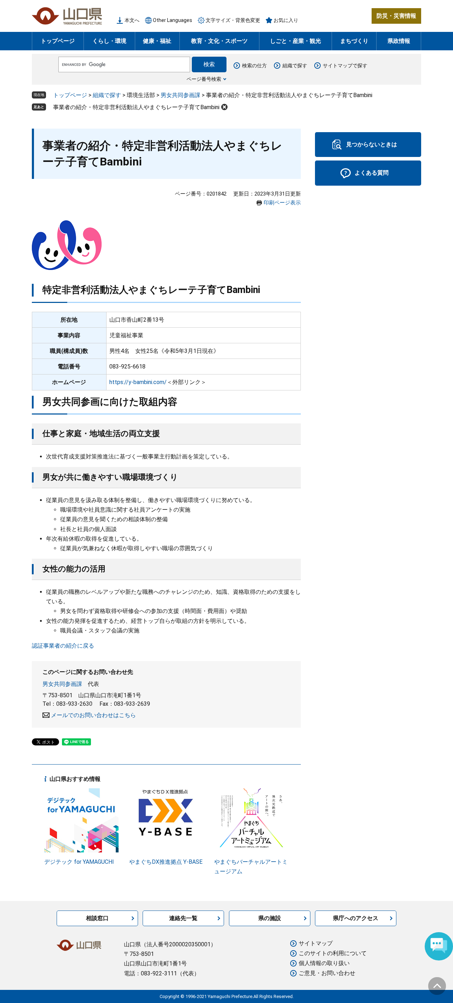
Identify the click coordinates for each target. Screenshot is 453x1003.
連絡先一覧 (183, 918)
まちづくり (354, 41)
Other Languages (172, 20)
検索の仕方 (254, 65)
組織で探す (294, 65)
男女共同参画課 (180, 95)
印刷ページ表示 (282, 202)
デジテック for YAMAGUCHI (79, 861)
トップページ (58, 41)
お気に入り (286, 20)
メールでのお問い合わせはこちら (93, 715)
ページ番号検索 (204, 79)
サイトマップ (316, 943)
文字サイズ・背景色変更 (233, 20)
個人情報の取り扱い (324, 963)
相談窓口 (97, 918)
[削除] (224, 107)
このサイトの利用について (333, 953)
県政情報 (399, 41)
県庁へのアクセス (355, 918)
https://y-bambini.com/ (138, 382)
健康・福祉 (157, 41)
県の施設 (269, 918)
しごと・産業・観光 (295, 41)
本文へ (132, 20)
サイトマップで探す (345, 65)
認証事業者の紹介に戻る (63, 645)
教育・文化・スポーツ (219, 41)
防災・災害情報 (396, 15)
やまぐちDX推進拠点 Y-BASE (165, 861)
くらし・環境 (109, 41)
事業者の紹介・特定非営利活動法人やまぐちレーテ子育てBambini (136, 107)
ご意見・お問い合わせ (327, 973)
